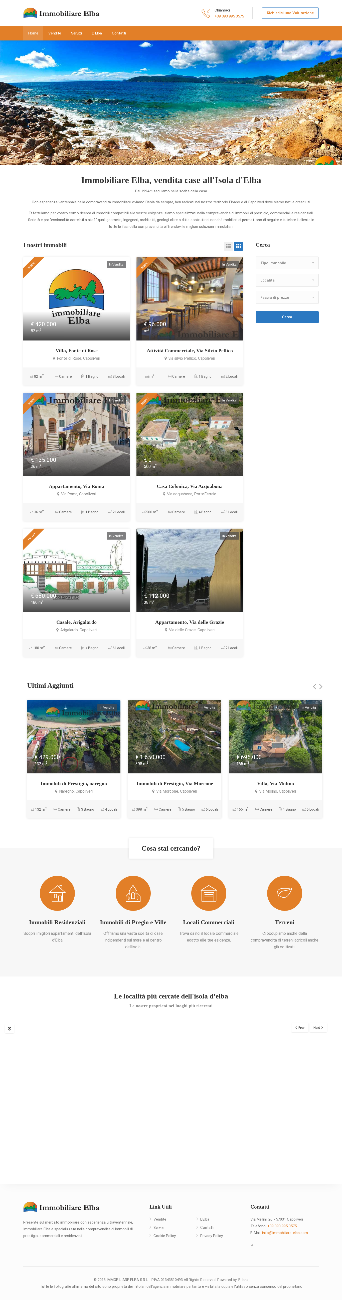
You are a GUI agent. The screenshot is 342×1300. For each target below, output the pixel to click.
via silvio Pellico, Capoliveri (191, 358)
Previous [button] (14, 103)
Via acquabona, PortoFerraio (191, 494)
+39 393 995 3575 (229, 16)
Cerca (287, 317)
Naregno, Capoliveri (75, 791)
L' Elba (97, 33)
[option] (171, 102)
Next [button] (328, 103)
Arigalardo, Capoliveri (78, 630)
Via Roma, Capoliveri (78, 494)
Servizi (76, 33)
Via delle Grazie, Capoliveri (191, 630)
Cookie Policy (164, 1236)
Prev (301, 1027)
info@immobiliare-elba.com (285, 1233)
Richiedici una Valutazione (290, 13)
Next (316, 1027)
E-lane (243, 1280)
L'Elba (204, 1219)
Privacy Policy (211, 1236)
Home (33, 33)
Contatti (119, 33)
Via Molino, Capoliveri (277, 791)
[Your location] (9, 1028)
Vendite (54, 33)
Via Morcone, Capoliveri (176, 791)
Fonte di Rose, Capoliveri (78, 358)
